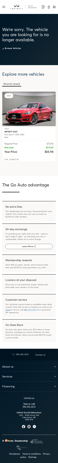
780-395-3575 (29, 406)
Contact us (29, 398)
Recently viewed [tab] (12, 83)
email (7, 310)
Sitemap (32, 457)
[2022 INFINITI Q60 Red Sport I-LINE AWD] (29, 109)
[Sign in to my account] (54, 7)
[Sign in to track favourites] (52, 95)
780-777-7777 (30, 310)
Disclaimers (14, 453)
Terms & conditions (31, 453)
